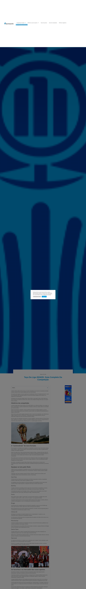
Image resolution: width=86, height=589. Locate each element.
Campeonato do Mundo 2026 (21, 24)
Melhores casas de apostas (33, 22)
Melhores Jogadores (62, 22)
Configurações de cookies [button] (37, 296)
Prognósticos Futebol (20, 22)
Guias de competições (53, 22)
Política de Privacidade (47, 294)
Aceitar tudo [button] (44, 296)
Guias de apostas (44, 22)
